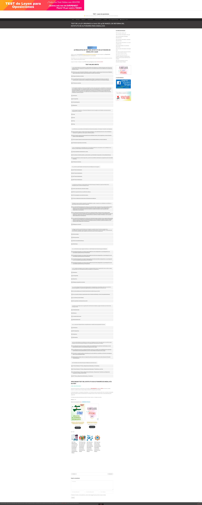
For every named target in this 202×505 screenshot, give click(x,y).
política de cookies (64, 503)
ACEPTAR (101, 504)
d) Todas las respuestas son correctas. (79, 142)
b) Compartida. (75, 98)
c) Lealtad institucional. (77, 316)
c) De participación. (76, 102)
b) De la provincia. (76, 237)
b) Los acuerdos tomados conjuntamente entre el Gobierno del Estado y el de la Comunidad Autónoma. (91, 294)
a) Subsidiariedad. (76, 309)
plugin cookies (199, 503)
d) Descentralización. (76, 319)
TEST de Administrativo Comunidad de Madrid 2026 (122, 46)
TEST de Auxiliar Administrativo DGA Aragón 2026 (123, 49)
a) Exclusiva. (75, 95)
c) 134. (74, 120)
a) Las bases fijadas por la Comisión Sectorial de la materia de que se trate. (86, 291)
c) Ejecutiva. (75, 334)
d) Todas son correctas (77, 83)
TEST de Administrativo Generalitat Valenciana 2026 (122, 37)
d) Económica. (75, 337)
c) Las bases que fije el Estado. (78, 297)
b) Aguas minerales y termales (78, 76)
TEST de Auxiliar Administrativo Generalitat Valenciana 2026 (123, 40)
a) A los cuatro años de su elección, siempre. (81, 188)
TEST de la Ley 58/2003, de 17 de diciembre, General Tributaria (122, 61)
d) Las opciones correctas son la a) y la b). (80, 300)
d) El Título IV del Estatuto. (77, 179)
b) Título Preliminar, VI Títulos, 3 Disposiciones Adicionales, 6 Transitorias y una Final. (88, 369)
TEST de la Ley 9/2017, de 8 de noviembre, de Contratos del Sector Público (123, 52)
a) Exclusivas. (75, 327)
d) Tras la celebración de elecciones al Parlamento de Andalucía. (84, 198)
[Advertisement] (92, 38)
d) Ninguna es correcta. (77, 224)
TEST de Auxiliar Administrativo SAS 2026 (123, 34)
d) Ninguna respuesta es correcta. (79, 282)
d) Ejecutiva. (75, 105)
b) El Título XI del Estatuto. (77, 173)
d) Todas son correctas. (77, 161)
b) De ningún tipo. (76, 330)
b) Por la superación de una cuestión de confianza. (82, 191)
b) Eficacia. (75, 313)
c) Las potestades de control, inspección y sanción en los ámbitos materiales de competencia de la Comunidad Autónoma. (93, 158)
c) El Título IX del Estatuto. (77, 176)
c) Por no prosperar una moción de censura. (80, 195)
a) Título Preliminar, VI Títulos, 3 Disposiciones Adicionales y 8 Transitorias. (86, 365)
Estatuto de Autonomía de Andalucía (89, 54)
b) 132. (74, 117)
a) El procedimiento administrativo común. (80, 151)
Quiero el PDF (78, 427)
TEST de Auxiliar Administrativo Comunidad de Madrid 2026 (123, 43)
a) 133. (74, 114)
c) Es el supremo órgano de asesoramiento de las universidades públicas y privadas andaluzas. (90, 139)
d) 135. (74, 124)
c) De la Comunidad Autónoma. (78, 240)
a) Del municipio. (76, 234)
